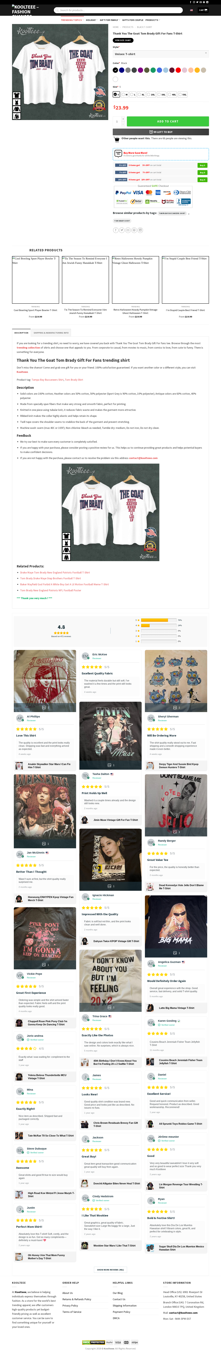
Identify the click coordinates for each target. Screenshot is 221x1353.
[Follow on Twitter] (197, 2)
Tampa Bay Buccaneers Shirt (172, 213)
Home (116, 27)
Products (152, 19)
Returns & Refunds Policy (76, 1299)
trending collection (28, 347)
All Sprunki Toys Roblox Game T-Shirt (180, 1124)
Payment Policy (121, 1312)
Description (21, 332)
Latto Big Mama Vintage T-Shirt (176, 1008)
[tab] (21, 333)
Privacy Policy (70, 1305)
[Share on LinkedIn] (140, 230)
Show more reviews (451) (110, 1269)
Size (115, 86)
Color (116, 63)
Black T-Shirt (144, 27)
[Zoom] (16, 116)
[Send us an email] (201, 2)
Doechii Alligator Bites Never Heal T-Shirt (117, 1183)
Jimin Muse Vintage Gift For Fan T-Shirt (116, 820)
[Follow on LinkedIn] (207, 2)
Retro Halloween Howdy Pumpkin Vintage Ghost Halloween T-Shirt (135, 311)
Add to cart (168, 121)
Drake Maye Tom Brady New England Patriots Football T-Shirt (55, 572)
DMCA (116, 1318)
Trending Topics (71, 19)
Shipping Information (125, 1305)
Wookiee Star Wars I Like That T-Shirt (114, 1245)
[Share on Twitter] (122, 230)
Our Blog (118, 1293)
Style (116, 46)
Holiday (91, 19)
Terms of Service (71, 1312)
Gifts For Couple (132, 19)
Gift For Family (109, 19)
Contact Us (119, 1299)
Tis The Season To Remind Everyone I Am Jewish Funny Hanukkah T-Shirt (85, 311)
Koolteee (22, 372)
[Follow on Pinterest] (204, 2)
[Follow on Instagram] (194, 2)
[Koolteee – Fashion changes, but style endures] (27, 10)
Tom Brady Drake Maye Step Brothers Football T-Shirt (50, 578)
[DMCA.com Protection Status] (93, 1342)
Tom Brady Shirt (122, 221)
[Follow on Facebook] (191, 2)
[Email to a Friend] (128, 230)
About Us (67, 1293)
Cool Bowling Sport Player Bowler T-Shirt (35, 310)
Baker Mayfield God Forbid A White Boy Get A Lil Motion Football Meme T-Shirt (64, 584)
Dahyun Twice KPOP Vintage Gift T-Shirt (116, 941)
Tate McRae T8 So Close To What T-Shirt (51, 1135)
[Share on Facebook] (116, 230)
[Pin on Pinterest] (134, 230)
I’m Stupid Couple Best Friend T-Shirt (185, 310)
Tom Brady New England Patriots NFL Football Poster (50, 590)
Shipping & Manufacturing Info (51, 332)
